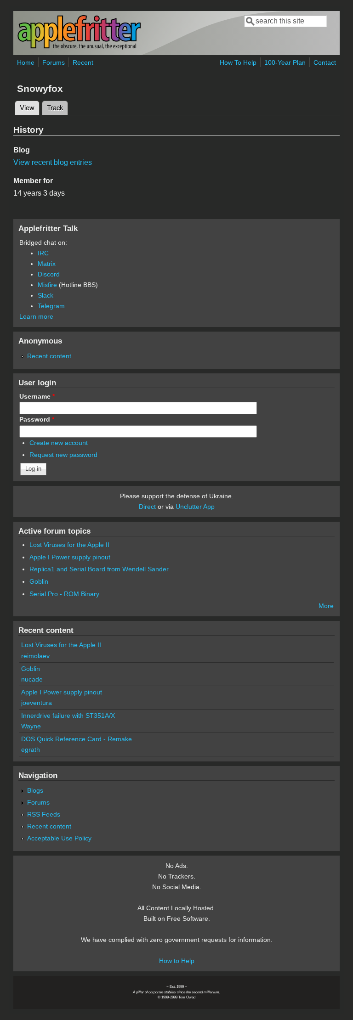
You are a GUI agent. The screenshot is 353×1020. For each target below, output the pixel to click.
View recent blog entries (52, 162)
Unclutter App (195, 506)
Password (36, 419)
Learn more (36, 316)
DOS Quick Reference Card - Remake (76, 739)
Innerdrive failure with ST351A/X (68, 715)
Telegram (51, 306)
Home (25, 62)
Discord (49, 274)
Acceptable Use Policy (59, 838)
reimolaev (35, 655)
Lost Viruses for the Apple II (69, 544)
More (326, 605)
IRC (43, 253)
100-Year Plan (285, 62)
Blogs (35, 790)
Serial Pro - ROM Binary (64, 593)
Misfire (47, 284)
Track (55, 107)
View (30, 107)
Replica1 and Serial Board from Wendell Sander (99, 569)
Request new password (63, 454)
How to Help (176, 960)
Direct (147, 506)
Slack (45, 295)
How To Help (238, 62)
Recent (83, 62)
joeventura (36, 702)
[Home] (79, 47)
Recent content (49, 356)
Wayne (31, 726)
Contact (324, 62)
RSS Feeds (43, 814)
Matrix (47, 263)
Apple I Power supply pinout (69, 557)
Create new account (58, 442)
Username (37, 396)
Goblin (38, 581)
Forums (53, 62)
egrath (30, 749)
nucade (32, 679)
